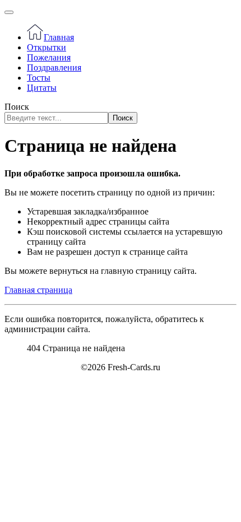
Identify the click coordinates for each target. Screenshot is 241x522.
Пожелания (49, 57)
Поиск (16, 106)
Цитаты (42, 87)
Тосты (38, 77)
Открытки (46, 47)
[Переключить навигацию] (8, 12)
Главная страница (38, 290)
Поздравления (54, 67)
